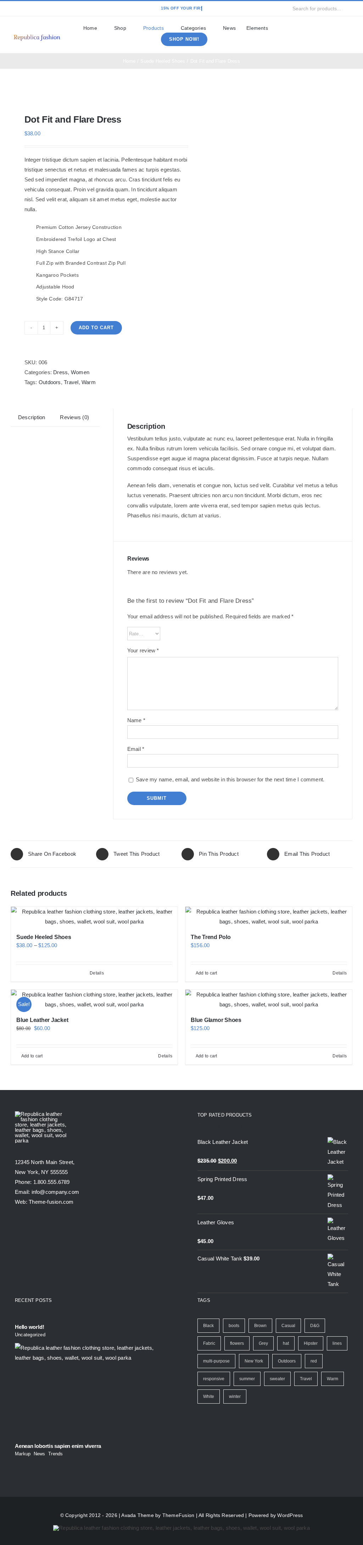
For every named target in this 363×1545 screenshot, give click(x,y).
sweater (277, 1378)
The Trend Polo (211, 937)
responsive (213, 1378)
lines (337, 1343)
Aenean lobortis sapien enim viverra (58, 1446)
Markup (22, 1453)
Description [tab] (31, 417)
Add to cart (96, 327)
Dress (60, 372)
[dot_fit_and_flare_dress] (93, 91)
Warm (89, 382)
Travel (71, 382)
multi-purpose (216, 1361)
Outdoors (50, 382)
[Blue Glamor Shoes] (268, 1000)
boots (234, 1325)
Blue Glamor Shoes (216, 1020)
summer (247, 1378)
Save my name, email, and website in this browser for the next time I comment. (230, 779)
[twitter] (24, 8)
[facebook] (13, 8)
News (39, 1453)
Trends (55, 1453)
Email (136, 749)
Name (136, 720)
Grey (263, 1343)
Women (80, 372)
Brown (260, 1325)
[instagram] (35, 8)
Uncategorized (30, 1334)
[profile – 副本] (37, 34)
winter (235, 1396)
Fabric (209, 1343)
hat (286, 1343)
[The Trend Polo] (268, 917)
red (314, 1361)
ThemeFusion (178, 1515)
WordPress (290, 1515)
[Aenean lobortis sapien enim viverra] (90, 1390)
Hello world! (29, 1327)
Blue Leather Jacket (42, 1020)
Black (208, 1325)
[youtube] (47, 8)
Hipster (311, 1343)
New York (254, 1361)
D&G (314, 1325)
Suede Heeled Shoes (43, 937)
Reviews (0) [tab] (74, 417)
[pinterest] (58, 8)
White (208, 1396)
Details (97, 973)
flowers (237, 1343)
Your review (143, 650)
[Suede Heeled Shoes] (94, 917)
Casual (288, 1325)
